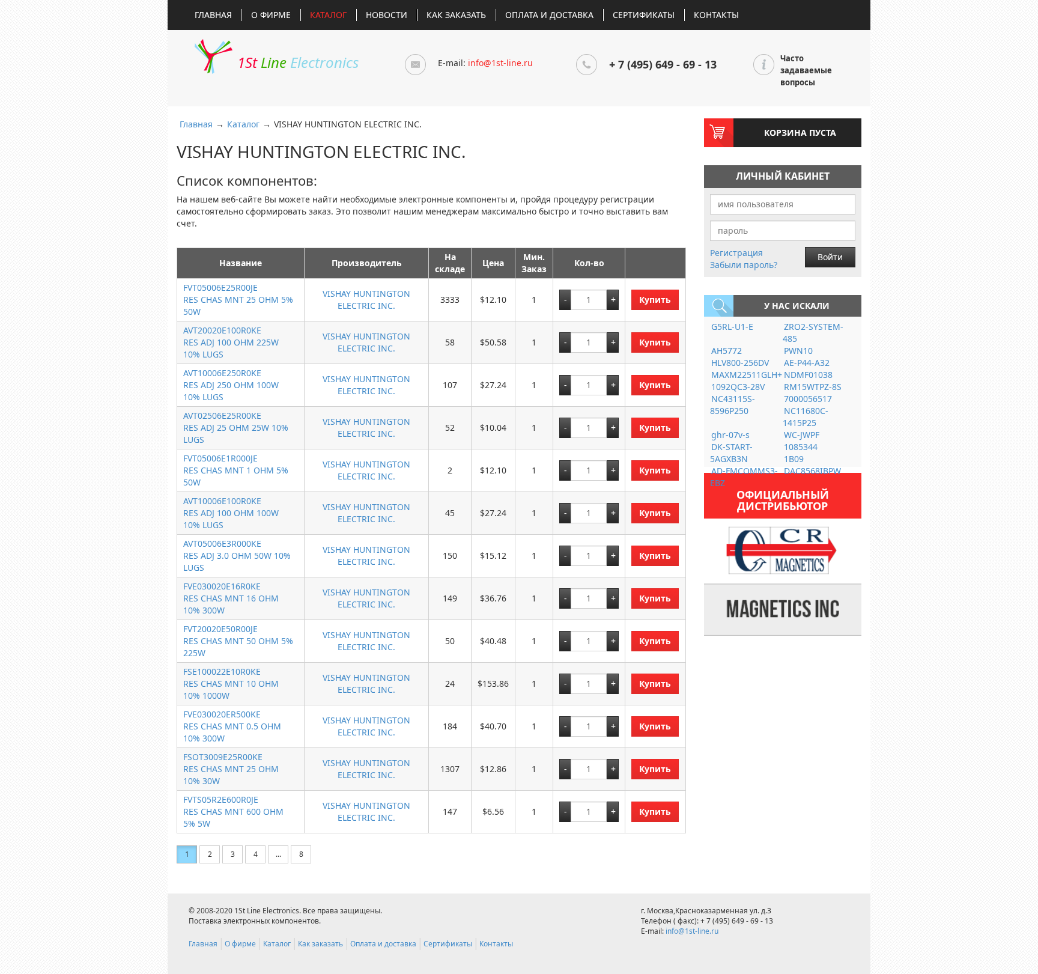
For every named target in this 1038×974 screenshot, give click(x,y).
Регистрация (736, 252)
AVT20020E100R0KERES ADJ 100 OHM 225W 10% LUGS (231, 342)
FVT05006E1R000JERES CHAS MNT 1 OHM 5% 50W (235, 470)
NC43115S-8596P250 (732, 404)
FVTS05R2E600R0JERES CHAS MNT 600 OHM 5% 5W (233, 811)
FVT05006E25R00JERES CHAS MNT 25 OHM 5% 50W (238, 299)
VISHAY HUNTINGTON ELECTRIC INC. (366, 299)
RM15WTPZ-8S (813, 386)
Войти (830, 257)
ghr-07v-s (730, 434)
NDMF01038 (808, 374)
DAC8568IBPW (812, 470)
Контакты (716, 14)
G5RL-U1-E (732, 326)
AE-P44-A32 (807, 362)
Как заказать (456, 14)
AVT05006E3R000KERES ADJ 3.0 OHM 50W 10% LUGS (237, 555)
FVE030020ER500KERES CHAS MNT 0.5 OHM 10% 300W (232, 726)
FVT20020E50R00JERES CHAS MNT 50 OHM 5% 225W (238, 641)
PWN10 (798, 350)
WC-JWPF (801, 434)
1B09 (794, 458)
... (278, 854)
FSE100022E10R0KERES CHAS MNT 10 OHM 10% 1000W (231, 683)
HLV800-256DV (740, 362)
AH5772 (726, 350)
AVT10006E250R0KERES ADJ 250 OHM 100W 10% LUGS (231, 385)
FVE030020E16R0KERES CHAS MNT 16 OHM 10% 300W (231, 598)
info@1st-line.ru (500, 62)
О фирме (271, 14)
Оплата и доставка (549, 14)
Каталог (328, 14)
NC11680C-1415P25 (805, 416)
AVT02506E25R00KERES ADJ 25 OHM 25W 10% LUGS (235, 427)
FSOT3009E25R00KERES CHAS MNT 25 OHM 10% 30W (231, 769)
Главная (213, 14)
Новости (386, 14)
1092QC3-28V (738, 386)
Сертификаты (644, 14)
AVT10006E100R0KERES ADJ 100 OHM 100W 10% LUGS (231, 513)
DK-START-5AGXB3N (731, 452)
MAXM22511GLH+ (746, 374)
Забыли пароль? (743, 264)
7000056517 (808, 398)
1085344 (801, 446)
